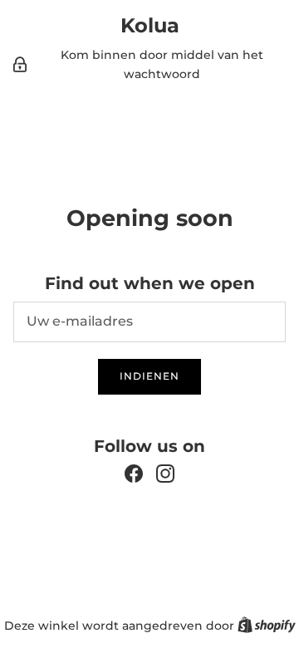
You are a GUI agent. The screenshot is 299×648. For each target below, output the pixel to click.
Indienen (149, 376)
